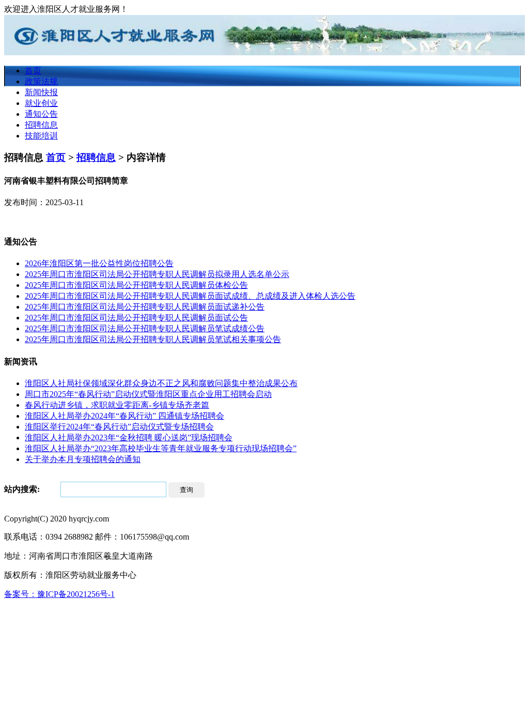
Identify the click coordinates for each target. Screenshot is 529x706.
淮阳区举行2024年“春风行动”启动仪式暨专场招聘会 (119, 426)
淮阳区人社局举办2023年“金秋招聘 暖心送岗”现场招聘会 (128, 437)
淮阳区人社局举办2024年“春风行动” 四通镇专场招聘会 (124, 415)
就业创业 (41, 103)
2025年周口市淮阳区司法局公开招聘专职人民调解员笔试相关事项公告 (153, 339)
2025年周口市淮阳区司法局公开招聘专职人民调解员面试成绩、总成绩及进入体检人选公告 (190, 295)
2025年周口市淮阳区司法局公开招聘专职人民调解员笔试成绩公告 (144, 328)
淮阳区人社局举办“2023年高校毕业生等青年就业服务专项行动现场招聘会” (161, 448)
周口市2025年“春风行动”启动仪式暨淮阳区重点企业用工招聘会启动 (148, 394)
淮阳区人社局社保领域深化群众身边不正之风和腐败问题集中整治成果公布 (161, 383)
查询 (186, 490)
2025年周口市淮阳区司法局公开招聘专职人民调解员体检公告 (136, 285)
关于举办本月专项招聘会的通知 (83, 459)
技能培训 (41, 135)
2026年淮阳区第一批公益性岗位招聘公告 (99, 263)
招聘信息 (41, 124)
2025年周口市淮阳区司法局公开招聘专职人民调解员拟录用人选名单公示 (157, 274)
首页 (33, 70)
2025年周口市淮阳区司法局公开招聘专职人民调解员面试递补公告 (144, 306)
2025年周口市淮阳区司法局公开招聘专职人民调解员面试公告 (136, 317)
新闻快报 (41, 92)
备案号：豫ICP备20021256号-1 (59, 594)
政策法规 (41, 81)
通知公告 (41, 114)
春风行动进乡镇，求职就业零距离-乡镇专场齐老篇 (117, 405)
